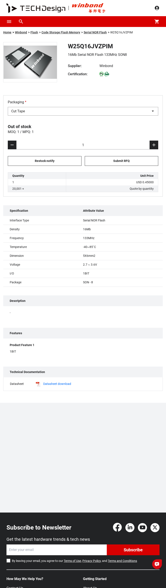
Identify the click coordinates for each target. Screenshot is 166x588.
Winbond (21, 32)
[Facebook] (117, 527)
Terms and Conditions (122, 561)
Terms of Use (72, 561)
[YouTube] (142, 527)
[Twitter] (155, 527)
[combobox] (83, 111)
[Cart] (157, 21)
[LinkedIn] (129, 527)
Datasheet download (57, 384)
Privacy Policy (91, 561)
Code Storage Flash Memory (61, 32)
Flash (34, 32)
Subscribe (133, 549)
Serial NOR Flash (95, 32)
